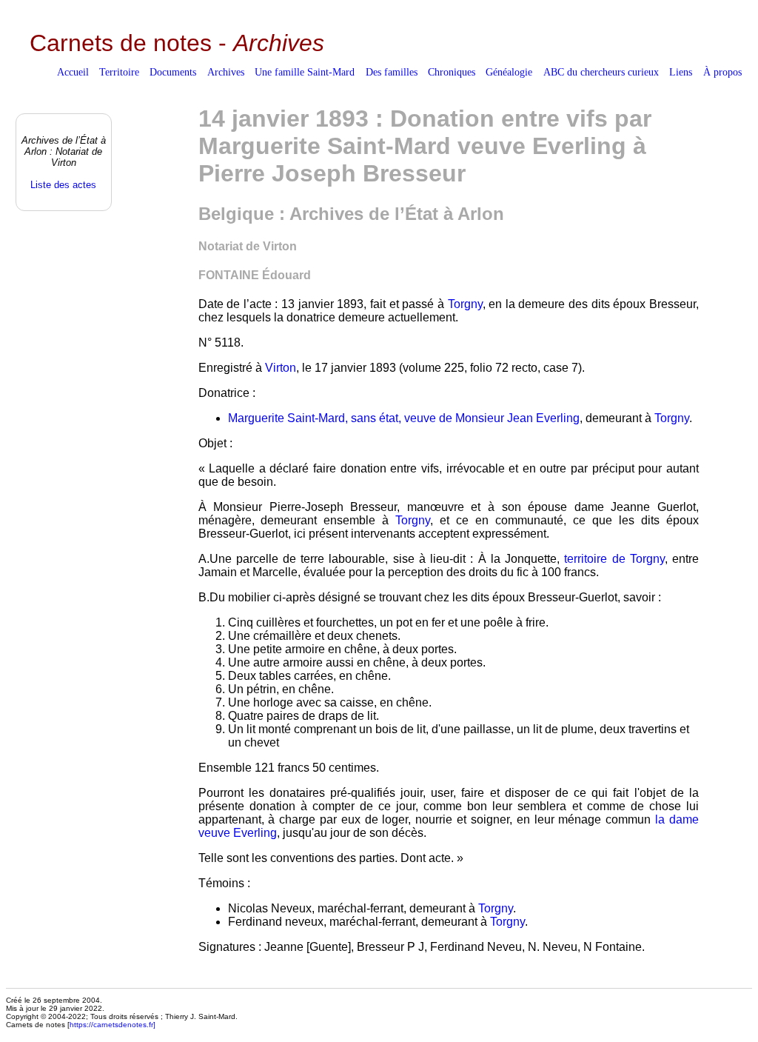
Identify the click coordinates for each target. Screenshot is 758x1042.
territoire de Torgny (614, 558)
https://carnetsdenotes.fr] (112, 1025)
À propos (722, 72)
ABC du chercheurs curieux (601, 72)
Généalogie (509, 72)
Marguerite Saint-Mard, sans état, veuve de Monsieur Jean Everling (404, 418)
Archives (225, 72)
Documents (173, 72)
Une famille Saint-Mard (305, 72)
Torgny (465, 304)
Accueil (73, 72)
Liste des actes (63, 184)
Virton (280, 367)
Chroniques (451, 72)
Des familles (391, 72)
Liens (680, 72)
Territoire (119, 72)
